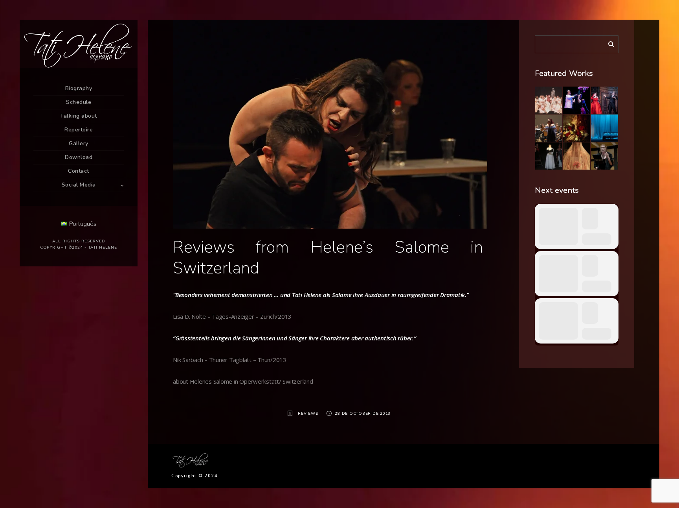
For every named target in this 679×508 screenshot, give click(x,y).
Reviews (308, 413)
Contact (78, 171)
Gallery (78, 143)
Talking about (78, 116)
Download (78, 157)
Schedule (78, 102)
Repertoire (78, 129)
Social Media (79, 184)
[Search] (608, 43)
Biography (78, 88)
